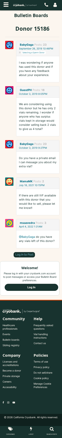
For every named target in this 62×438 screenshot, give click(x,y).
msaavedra (27, 223)
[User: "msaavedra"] (10, 223)
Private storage (11, 376)
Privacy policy (41, 367)
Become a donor (12, 370)
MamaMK (26, 181)
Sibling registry (11, 345)
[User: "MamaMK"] (10, 181)
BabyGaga (26, 44)
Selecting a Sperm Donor (33, 53)
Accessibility (10, 387)
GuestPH (26, 90)
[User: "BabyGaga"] (10, 45)
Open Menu (6, 4)
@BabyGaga (27, 236)
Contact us (40, 343)
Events (6, 334)
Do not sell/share (43, 372)
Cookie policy (41, 378)
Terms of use (41, 361)
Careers (7, 381)
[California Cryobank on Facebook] (3, 402)
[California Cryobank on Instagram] (8, 402)
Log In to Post (24, 254)
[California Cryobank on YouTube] (14, 402)
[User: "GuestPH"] (10, 90)
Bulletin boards (11, 339)
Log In (31, 287)
